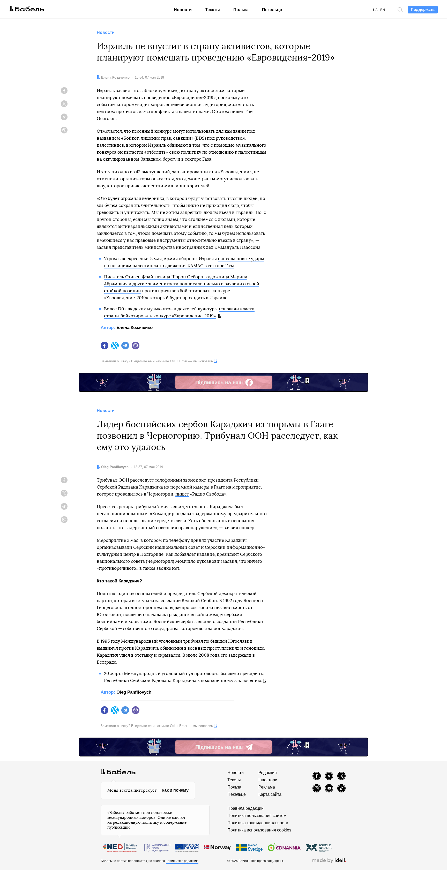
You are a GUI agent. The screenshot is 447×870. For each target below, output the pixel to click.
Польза (241, 10)
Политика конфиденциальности (257, 823)
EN (382, 10)
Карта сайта (269, 794)
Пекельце (272, 10)
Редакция (267, 772)
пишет (182, 494)
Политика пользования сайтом (256, 815)
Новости (183, 10)
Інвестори (267, 780)
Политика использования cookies (259, 830)
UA (375, 10)
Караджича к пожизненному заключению (217, 680)
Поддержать (423, 9)
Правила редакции (245, 808)
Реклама (266, 787)
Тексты (212, 10)
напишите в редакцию (182, 861)
